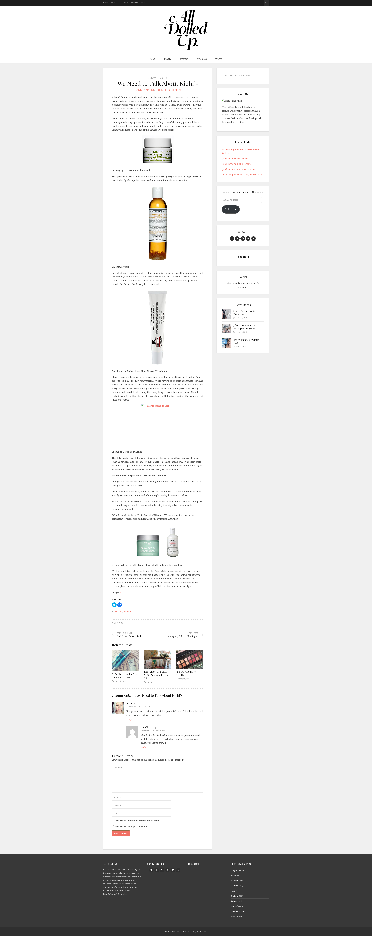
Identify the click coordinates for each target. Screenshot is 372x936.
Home (105, 3)
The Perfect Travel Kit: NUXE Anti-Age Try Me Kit (156, 675)
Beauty (167, 59)
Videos (218, 59)
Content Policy (137, 3)
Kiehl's (118, 612)
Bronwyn (131, 703)
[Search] (266, 3)
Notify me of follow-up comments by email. (137, 820)
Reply (129, 719)
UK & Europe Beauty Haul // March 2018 (242, 174)
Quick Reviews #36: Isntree (235, 158)
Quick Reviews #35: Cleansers (236, 163)
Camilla (138, 90)
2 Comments (175, 90)
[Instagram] (242, 238)
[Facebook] (232, 238)
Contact (115, 3)
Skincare (161, 90)
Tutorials (202, 59)
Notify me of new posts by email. (131, 826)
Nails (233, 891)
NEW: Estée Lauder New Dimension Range (124, 675)
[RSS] (178, 870)
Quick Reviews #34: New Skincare (238, 169)
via (121, 592)
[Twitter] (237, 238)
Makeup (234, 885)
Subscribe (230, 209)
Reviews (184, 59)
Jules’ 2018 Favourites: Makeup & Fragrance (244, 327)
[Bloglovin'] (253, 238)
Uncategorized (237, 911)
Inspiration (236, 880)
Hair (233, 875)
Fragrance (235, 870)
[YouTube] (248, 238)
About (125, 3)
